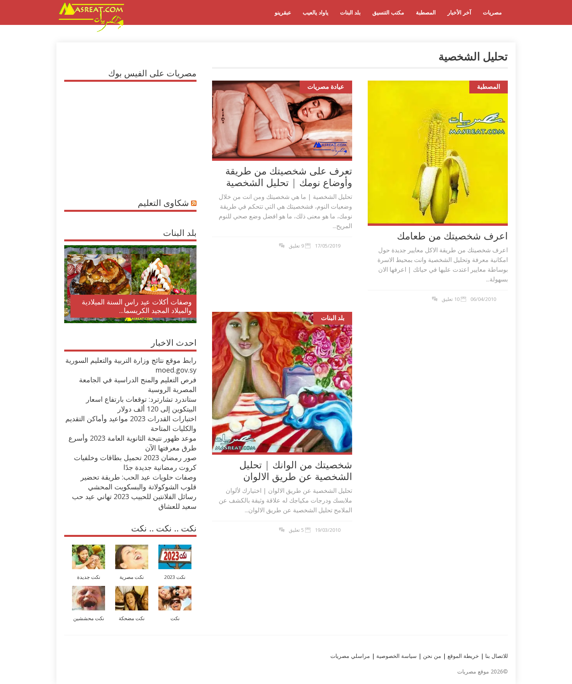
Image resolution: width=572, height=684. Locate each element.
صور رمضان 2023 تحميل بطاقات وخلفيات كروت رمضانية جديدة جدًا (135, 462)
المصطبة (426, 12)
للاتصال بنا (496, 655)
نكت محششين (88, 618)
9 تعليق (296, 245)
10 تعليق (451, 298)
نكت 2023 (175, 577)
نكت (175, 618)
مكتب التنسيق (388, 12)
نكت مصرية (131, 577)
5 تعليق (296, 529)
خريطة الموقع (462, 655)
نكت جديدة (88, 577)
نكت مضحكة (132, 618)
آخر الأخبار (459, 12)
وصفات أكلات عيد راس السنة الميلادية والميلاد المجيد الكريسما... (137, 306)
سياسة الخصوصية (396, 655)
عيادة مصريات (325, 86)
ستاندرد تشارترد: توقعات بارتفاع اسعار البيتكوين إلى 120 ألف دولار (141, 403)
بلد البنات (350, 12)
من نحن (431, 655)
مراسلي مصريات (350, 655)
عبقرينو (283, 12)
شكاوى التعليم (163, 202)
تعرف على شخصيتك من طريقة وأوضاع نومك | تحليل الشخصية (288, 176)
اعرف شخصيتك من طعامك (452, 235)
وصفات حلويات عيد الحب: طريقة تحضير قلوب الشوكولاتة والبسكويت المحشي (139, 481)
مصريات (492, 12)
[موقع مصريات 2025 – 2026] (91, 30)
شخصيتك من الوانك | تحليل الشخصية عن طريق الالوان (295, 470)
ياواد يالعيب (315, 12)
